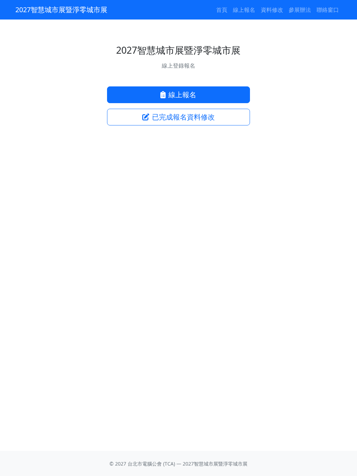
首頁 (221, 10)
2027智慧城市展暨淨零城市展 (61, 9)
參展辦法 (300, 10)
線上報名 (244, 10)
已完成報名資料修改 (183, 117)
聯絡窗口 (328, 10)
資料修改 (272, 10)
